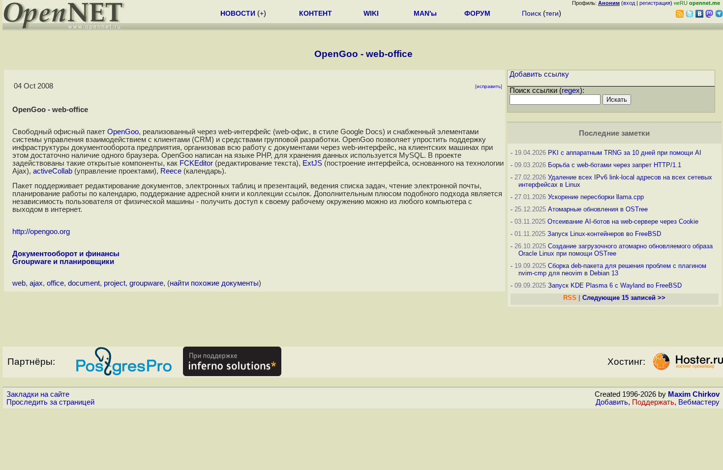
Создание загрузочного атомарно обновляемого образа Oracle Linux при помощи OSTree (615, 249)
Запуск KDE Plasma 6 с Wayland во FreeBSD (615, 285)
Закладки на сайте (37, 394)
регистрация (654, 3)
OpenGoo (123, 132)
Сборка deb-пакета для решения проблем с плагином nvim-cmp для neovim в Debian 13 (612, 269)
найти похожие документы (214, 283)
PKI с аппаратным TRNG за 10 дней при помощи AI (624, 152)
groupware (146, 283)
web (19, 283)
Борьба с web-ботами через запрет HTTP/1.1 (614, 165)
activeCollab (52, 171)
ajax (36, 283)
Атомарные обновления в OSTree (598, 209)
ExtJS (312, 163)
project (114, 283)
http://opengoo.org (41, 231)
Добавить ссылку (539, 74)
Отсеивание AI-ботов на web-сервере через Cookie (622, 221)
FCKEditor (196, 163)
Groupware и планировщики (63, 261)
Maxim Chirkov (694, 394)
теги (552, 13)
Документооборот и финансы (66, 254)
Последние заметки (614, 133)
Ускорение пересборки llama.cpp (596, 197)
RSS (569, 297)
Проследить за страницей (50, 402)
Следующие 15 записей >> (623, 297)
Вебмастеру (699, 402)
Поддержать (653, 402)
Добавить (612, 402)
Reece (170, 171)
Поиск (531, 13)
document (84, 283)
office (55, 283)
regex (571, 90)
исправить (489, 86)
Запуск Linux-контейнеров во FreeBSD (604, 233)
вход (629, 3)
